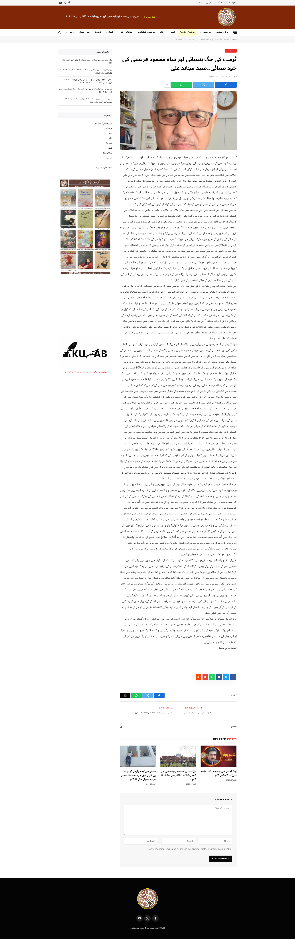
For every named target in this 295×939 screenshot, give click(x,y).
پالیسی (208, 2)
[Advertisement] (85, 306)
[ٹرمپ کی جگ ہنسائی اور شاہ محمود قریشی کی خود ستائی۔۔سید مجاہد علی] (178, 120)
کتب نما (109, 143)
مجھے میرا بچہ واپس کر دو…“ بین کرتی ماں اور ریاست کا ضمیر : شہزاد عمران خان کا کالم (122, 16)
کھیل (110, 32)
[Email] (247, 188)
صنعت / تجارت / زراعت (103, 168)
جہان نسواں (84, 32)
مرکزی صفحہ (222, 32)
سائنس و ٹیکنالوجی (146, 32)
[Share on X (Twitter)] (203, 85)
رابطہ (200, 2)
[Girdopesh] (226, 17)
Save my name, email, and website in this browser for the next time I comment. (189, 849)
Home (234, 39)
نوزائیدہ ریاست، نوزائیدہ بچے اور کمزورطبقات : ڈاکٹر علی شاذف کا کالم (178, 775)
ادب (173, 32)
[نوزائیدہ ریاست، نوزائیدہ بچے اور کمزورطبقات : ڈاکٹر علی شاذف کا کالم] (178, 756)
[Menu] (235, 32)
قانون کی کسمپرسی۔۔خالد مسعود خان (198, 713)
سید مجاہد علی (230, 50)
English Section (187, 32)
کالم (161, 32)
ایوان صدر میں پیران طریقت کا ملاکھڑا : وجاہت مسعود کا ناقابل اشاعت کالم (87, 100)
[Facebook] (247, 165)
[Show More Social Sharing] (167, 85)
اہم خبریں (207, 32)
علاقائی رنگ (126, 32)
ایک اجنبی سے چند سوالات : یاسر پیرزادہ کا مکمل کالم (219, 774)
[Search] (59, 32)
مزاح (110, 163)
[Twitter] (247, 173)
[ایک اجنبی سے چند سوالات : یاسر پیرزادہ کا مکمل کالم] (218, 756)
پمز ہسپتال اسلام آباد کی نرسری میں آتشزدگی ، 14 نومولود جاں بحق (85, 89)
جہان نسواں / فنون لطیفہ (102, 123)
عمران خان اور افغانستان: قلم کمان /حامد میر (154, 713)
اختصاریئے (108, 128)
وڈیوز (71, 32)
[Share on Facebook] (226, 85)
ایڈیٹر (235, 76)
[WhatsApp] (247, 181)
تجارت (98, 32)
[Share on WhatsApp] (181, 85)
